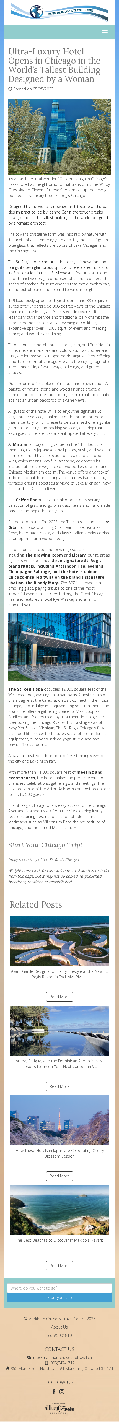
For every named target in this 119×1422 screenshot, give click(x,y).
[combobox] (59, 1288)
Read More (59, 996)
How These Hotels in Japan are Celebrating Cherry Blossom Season (59, 1153)
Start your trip (59, 1297)
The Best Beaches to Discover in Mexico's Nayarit (59, 1240)
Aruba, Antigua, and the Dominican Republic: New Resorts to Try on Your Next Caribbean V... (59, 1063)
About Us (59, 1327)
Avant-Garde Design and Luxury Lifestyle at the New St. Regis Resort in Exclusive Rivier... (59, 974)
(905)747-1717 (62, 1363)
